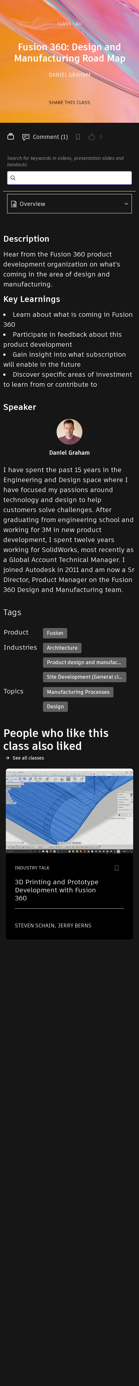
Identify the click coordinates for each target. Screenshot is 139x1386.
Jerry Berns (74, 925)
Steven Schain (35, 925)
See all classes (28, 758)
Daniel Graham (70, 75)
